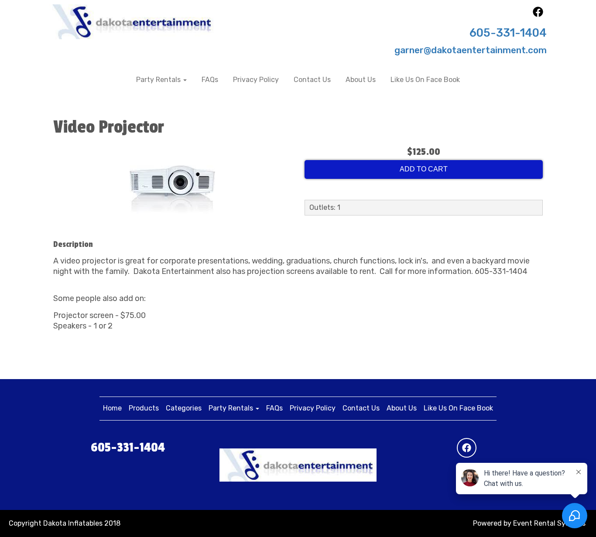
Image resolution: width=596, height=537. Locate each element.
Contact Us (312, 79)
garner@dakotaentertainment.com (470, 50)
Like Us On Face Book (425, 79)
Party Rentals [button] (159, 79)
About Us (361, 79)
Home (112, 408)
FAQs (210, 79)
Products (144, 408)
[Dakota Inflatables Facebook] (538, 14)
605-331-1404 (508, 32)
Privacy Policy (256, 79)
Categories (184, 408)
